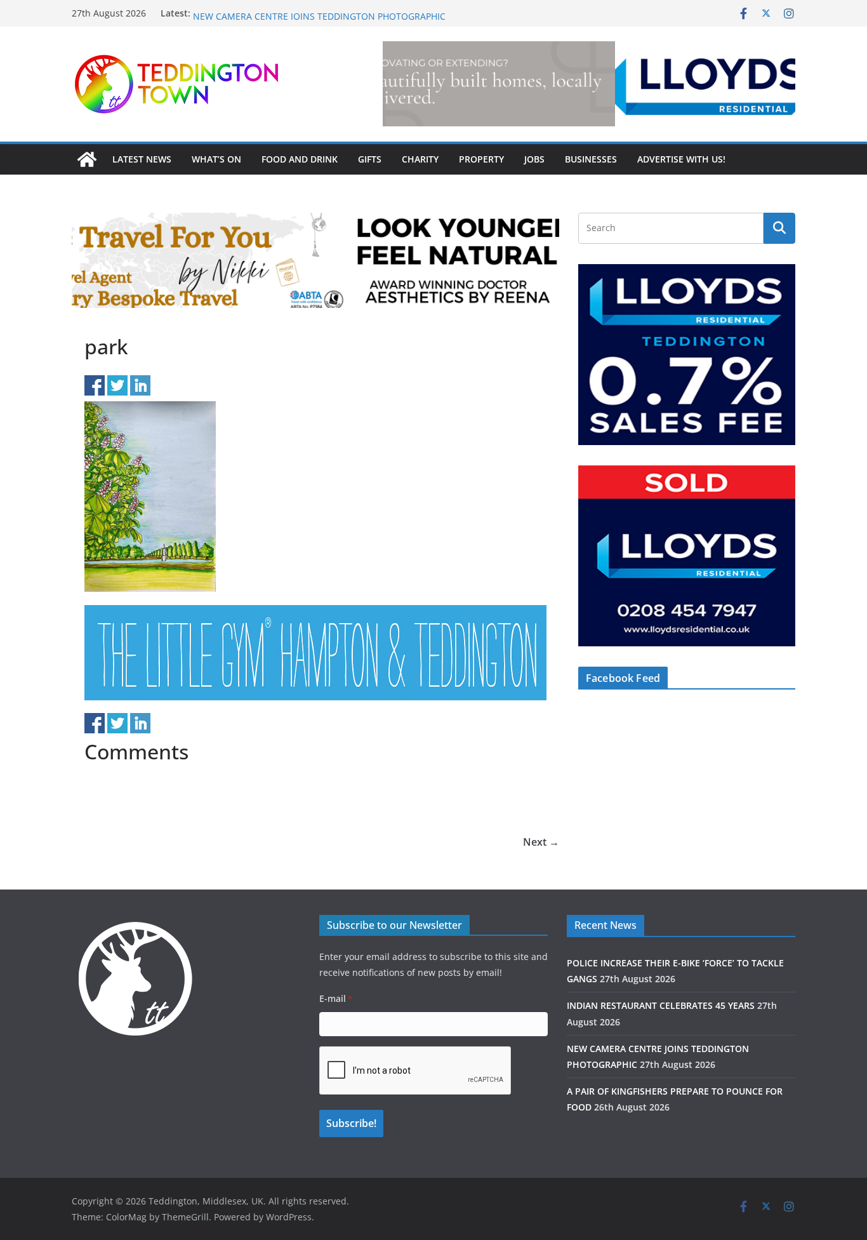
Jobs (534, 159)
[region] (589, 83)
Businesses (591, 159)
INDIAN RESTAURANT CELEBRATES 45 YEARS (286, 13)
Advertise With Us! (681, 159)
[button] (589, 83)
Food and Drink (299, 159)
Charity (420, 159)
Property (481, 159)
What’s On (216, 159)
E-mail (335, 998)
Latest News (141, 159)
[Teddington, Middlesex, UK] (87, 159)
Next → (541, 842)
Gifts (369, 159)
